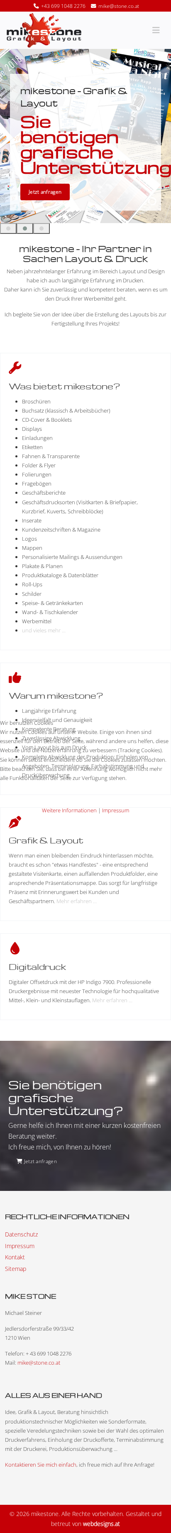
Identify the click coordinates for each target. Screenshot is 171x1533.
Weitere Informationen (69, 810)
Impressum (115, 810)
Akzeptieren (22, 797)
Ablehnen (66, 797)
